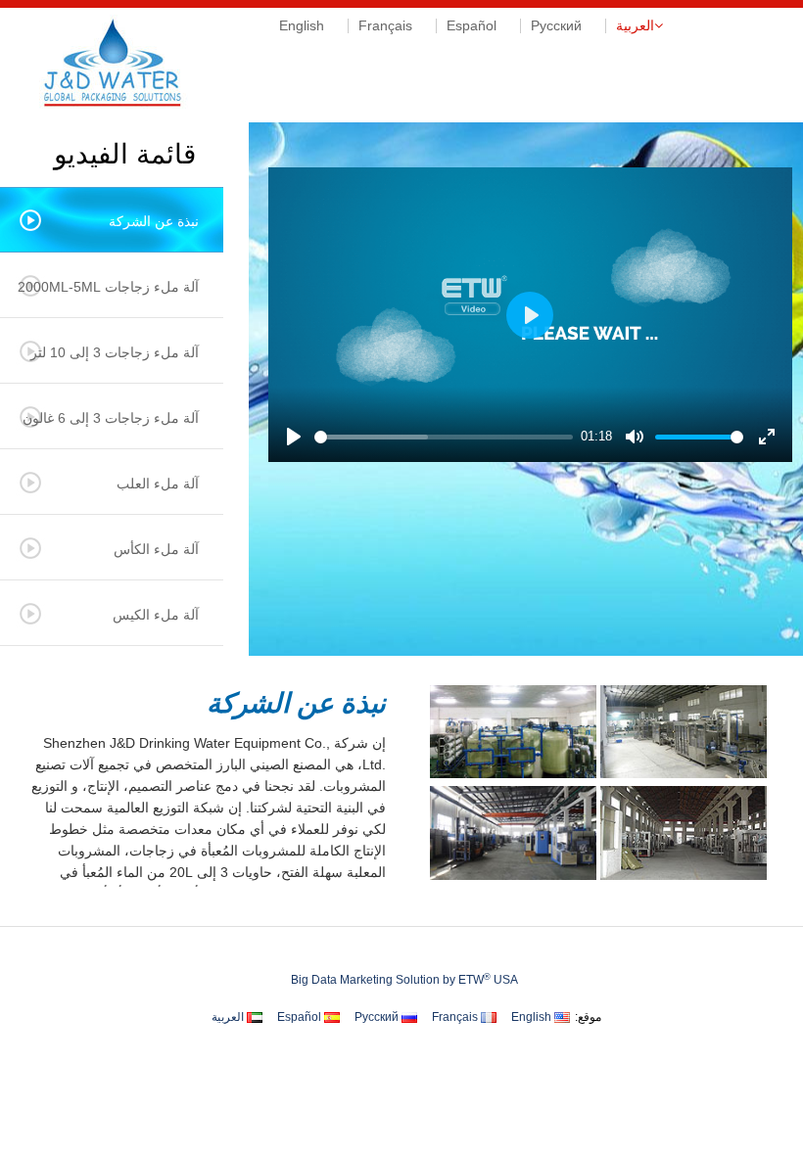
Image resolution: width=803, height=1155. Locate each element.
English (301, 26)
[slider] (444, 437)
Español (471, 26)
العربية (635, 26)
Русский (556, 26)
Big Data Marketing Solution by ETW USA (404, 980)
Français (385, 26)
